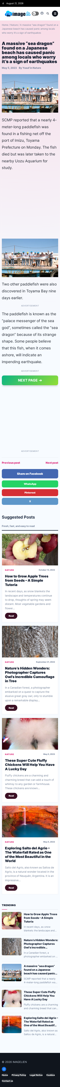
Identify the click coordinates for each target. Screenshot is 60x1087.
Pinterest (30, 492)
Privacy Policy (19, 1075)
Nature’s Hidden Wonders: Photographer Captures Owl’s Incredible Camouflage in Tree (29, 674)
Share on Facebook (30, 473)
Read (11, 616)
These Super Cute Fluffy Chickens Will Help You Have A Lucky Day (30, 764)
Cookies (50, 1075)
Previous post (11, 462)
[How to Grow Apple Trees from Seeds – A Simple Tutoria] (30, 549)
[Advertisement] (30, 205)
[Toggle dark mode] (35, 14)
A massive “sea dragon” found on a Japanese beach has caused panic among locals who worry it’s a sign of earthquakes (40, 969)
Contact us (7, 1081)
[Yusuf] (42, 13)
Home (5, 24)
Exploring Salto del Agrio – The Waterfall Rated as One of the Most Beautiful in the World (28, 854)
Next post (52, 462)
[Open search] (47, 13)
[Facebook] (3, 3)
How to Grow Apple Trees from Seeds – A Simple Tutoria (26, 580)
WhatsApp (30, 483)
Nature (14, 24)
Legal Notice (36, 1075)
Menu (55, 13)
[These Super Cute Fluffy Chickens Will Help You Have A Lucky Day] (30, 734)
